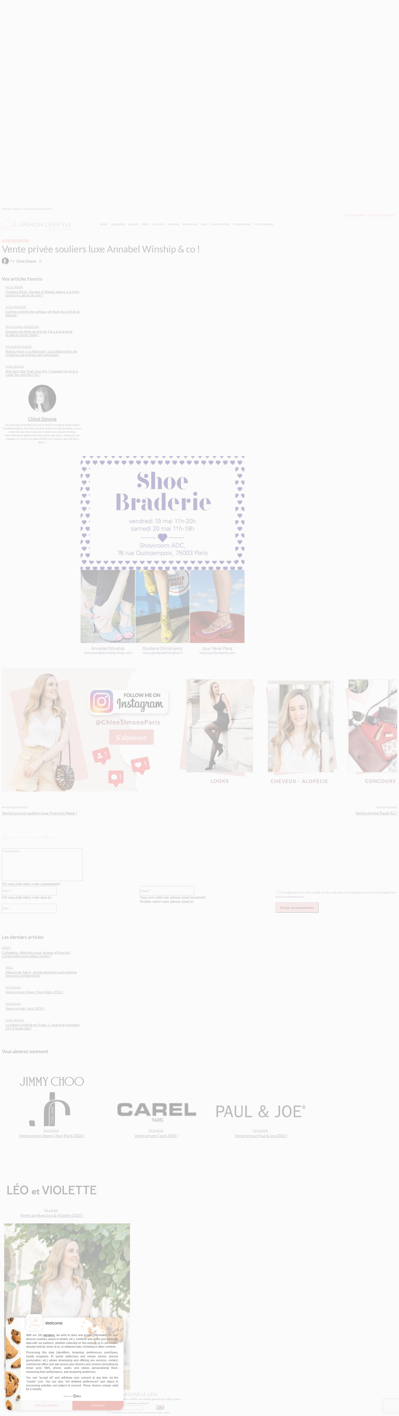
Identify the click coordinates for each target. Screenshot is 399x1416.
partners (49, 1335)
